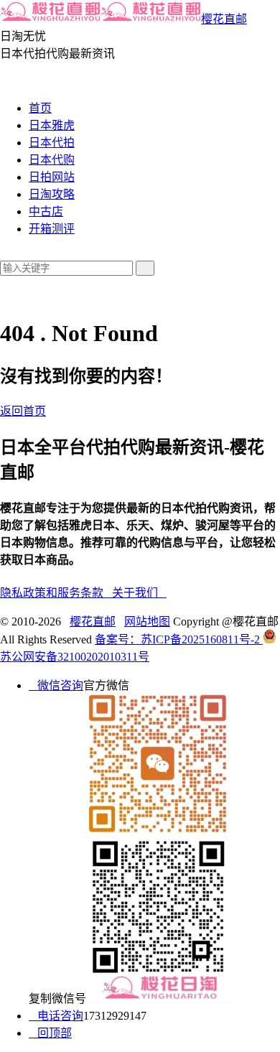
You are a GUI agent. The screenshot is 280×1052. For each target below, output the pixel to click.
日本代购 (52, 160)
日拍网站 (52, 177)
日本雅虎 (52, 125)
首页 (40, 108)
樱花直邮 (224, 19)
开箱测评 (52, 229)
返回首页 (23, 411)
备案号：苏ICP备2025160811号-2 (179, 639)
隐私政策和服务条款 (56, 593)
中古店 (46, 211)
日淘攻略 (52, 194)
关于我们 (139, 593)
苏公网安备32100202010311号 (74, 657)
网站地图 (147, 621)
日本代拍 (52, 142)
